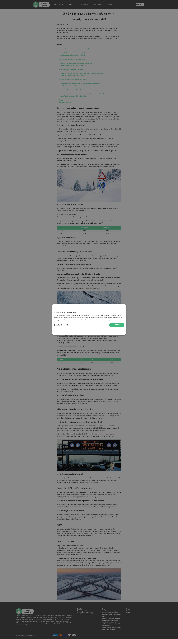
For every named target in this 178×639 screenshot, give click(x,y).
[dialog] (89, 319)
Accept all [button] (117, 325)
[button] (61, 325)
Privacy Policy (109, 320)
